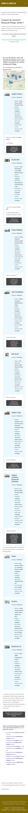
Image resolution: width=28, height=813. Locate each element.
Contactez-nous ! (5, 789)
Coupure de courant (5, 12)
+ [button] (4, 72)
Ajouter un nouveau (20, 803)
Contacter (17, 111)
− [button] (4, 74)
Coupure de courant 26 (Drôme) (18, 12)
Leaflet (13, 89)
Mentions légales (14, 801)
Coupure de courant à (13, 748)
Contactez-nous (5, 801)
